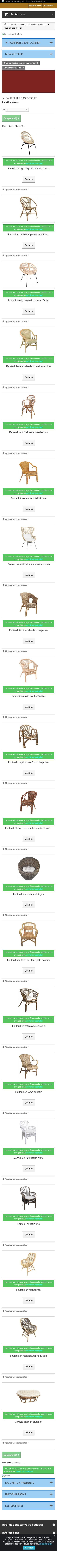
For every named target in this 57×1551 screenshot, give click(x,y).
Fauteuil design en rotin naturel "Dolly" (28, 300)
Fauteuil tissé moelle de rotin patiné (28, 630)
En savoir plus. (45, 1544)
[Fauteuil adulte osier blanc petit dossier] (28, 934)
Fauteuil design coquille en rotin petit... (28, 168)
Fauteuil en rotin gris (28, 1224)
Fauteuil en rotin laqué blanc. (28, 1158)
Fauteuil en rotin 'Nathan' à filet (28, 696)
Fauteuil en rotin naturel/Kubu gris (28, 1355)
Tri (3, 109)
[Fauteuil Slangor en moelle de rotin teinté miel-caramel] (28, 802)
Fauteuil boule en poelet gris (28, 894)
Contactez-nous (35, 5)
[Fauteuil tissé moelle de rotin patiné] (28, 604)
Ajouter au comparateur (16, 189)
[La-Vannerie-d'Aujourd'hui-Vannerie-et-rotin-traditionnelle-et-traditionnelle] (28, 1)
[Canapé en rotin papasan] (28, 1396)
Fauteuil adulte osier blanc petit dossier (28, 960)
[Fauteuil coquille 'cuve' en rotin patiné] (28, 736)
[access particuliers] (28, 34)
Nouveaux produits (19, 1482)
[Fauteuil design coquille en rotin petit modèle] (28, 143)
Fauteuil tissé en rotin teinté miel (28, 498)
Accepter (29, 1548)
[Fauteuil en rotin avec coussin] (28, 1000)
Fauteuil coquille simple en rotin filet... (28, 234)
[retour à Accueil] (5, 24)
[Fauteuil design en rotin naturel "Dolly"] (28, 275)
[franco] (28, 1475)
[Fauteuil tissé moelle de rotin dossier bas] (28, 340)
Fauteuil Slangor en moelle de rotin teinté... (28, 828)
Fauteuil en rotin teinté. (28, 1289)
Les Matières (14, 1505)
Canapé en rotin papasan (28, 1421)
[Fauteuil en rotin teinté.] (28, 1264)
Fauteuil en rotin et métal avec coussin (28, 564)
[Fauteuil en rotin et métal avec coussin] (28, 538)
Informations (15, 1494)
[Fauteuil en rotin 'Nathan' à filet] (28, 670)
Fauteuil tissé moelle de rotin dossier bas (28, 366)
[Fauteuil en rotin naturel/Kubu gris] (28, 1330)
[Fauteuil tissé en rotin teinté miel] (28, 472)
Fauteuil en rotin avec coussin (28, 1026)
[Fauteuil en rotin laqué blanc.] (28, 1132)
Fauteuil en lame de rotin (28, 1092)
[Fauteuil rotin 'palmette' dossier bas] (28, 406)
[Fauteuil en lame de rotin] (28, 1066)
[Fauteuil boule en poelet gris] (28, 868)
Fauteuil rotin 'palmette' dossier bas (28, 432)
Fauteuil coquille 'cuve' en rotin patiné (28, 762)
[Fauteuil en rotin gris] (28, 1198)
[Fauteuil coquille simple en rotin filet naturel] (28, 209)
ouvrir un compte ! (34, 163)
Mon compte (48, 5)
